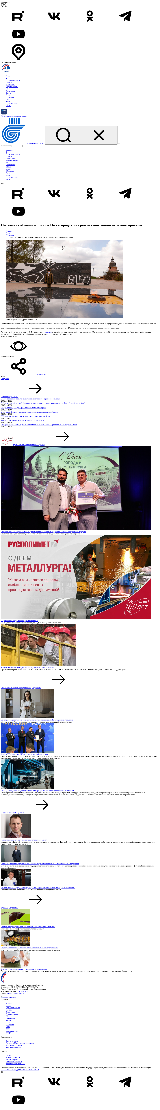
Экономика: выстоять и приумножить (16, 688)
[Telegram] (125, 24)
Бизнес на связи (12, 1041)
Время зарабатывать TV (15, 1064)
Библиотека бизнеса (14, 1062)
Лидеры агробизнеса (14, 1045)
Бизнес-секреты (12, 1059)
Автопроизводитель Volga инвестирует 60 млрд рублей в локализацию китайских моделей (37, 791)
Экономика (10, 91)
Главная (9, 231)
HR (7, 89)
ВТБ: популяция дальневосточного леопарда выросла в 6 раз (25, 416)
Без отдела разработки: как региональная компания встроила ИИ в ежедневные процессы (37, 720)
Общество (10, 97)
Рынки (8, 1055)
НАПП (8, 106)
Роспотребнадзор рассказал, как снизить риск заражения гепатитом (28, 927)
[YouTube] (18, 42)
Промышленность (13, 80)
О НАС (4, 1070)
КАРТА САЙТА (32, 1070)
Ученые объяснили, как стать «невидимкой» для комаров (24, 969)
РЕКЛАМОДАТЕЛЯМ (16, 1070)
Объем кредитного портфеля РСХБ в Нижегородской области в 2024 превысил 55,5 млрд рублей (40, 864)
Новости (9, 76)
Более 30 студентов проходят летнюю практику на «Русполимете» (27, 668)
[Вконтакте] (54, 24)
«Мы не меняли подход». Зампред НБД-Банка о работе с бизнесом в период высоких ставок (38, 888)
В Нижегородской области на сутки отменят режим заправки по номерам (30, 399)
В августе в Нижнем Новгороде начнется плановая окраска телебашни (29, 412)
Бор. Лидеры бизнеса (14, 1047)
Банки (8, 78)
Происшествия (11, 104)
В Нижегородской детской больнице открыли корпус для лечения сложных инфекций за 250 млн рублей (43, 403)
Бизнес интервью (8, 813)
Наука (8, 99)
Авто (8, 101)
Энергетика (10, 85)
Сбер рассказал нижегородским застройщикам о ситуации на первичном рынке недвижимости (39, 425)
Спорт (8, 95)
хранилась (48, 332)
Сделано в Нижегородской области (20, 1043)
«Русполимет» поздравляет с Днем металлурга (19, 621)
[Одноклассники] (90, 24)
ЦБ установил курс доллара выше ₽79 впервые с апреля (23, 408)
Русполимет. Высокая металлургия (29, 444)
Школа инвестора (13, 1057)
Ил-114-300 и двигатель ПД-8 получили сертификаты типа (24, 754)
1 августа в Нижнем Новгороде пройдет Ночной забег (23, 420)
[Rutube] (19, 24)
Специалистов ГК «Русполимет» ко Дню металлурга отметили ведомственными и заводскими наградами (43, 532)
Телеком (9, 82)
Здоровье (4, 908)
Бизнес (8, 93)
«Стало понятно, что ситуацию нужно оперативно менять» (24, 840)
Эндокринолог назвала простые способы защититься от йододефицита (29, 948)
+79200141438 (22, 991)
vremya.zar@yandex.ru (15, 993)
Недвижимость (12, 87)
